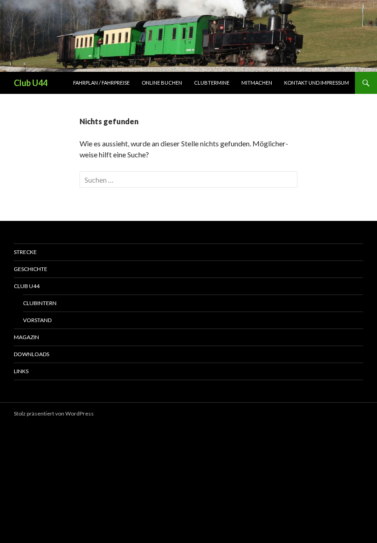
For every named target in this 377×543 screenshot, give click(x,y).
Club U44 (30, 83)
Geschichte (30, 269)
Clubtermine (211, 83)
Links (21, 371)
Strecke (25, 251)
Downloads (31, 354)
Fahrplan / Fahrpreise (101, 83)
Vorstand (37, 320)
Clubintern (40, 303)
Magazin (26, 337)
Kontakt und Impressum (316, 83)
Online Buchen (162, 83)
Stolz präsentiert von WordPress (54, 413)
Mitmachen (256, 83)
